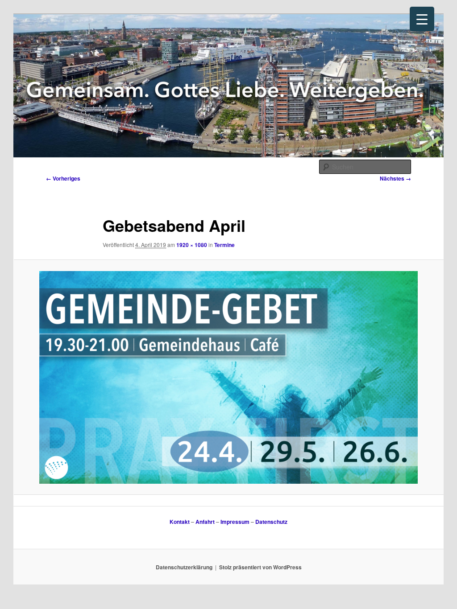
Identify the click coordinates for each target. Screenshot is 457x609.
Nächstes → (395, 178)
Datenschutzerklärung (184, 567)
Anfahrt (205, 522)
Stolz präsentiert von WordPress (260, 567)
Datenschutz (271, 522)
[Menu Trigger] (422, 19)
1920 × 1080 (191, 245)
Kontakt (180, 522)
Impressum (234, 522)
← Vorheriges (63, 178)
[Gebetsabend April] (228, 377)
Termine (224, 245)
